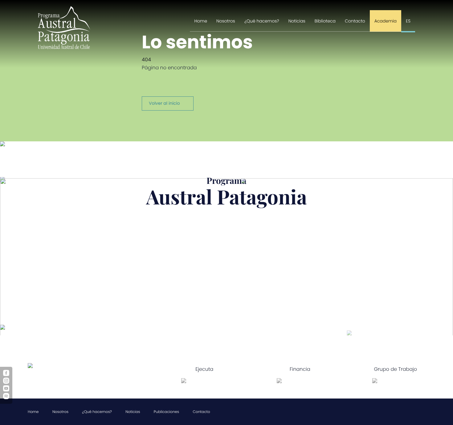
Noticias (296, 21)
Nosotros (225, 21)
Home (200, 21)
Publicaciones (166, 412)
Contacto (355, 21)
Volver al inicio (164, 103)
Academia (385, 21)
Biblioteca (325, 21)
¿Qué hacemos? (261, 21)
